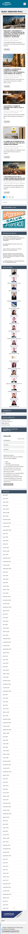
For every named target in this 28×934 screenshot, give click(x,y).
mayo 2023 (5, 621)
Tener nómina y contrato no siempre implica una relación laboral (12, 249)
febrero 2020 (6, 754)
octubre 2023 (6, 603)
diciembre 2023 (6, 596)
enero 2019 (5, 799)
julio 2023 (5, 614)
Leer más (6, 49)
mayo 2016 (5, 908)
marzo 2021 (6, 708)
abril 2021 (5, 705)
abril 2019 (5, 789)
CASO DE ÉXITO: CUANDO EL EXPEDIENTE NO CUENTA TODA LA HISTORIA (14, 107)
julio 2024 (5, 572)
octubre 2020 (6, 726)
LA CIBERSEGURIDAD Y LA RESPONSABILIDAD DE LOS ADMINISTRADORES (13, 261)
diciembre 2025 (6, 519)
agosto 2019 (6, 775)
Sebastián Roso (13, 39)
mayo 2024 (5, 579)
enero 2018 (5, 841)
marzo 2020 (6, 750)
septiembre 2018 (7, 813)
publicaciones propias (8, 40)
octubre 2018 (6, 810)
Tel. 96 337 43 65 (5, 425)
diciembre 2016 (6, 883)
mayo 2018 (5, 827)
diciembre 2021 (6, 680)
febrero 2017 (6, 876)
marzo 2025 (6, 547)
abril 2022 (5, 666)
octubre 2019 (6, 768)
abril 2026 (5, 505)
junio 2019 (5, 782)
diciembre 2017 (6, 845)
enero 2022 (5, 677)
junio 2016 (5, 904)
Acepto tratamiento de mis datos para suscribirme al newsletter (12, 928)
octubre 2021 (6, 687)
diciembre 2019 (6, 761)
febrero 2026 (6, 512)
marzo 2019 (6, 792)
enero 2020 (5, 757)
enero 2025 (5, 554)
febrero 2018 (6, 838)
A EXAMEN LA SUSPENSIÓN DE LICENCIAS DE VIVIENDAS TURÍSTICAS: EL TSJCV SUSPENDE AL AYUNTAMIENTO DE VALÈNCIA (14, 71)
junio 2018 (5, 824)
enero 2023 (5, 635)
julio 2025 (5, 533)
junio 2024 (5, 575)
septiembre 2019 (7, 771)
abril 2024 (5, 582)
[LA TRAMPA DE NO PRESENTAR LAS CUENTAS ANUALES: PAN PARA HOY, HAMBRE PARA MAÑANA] (14, 132)
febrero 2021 (6, 712)
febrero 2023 (6, 631)
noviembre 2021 (7, 684)
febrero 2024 (6, 589)
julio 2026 (5, 495)
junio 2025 (5, 537)
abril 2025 (5, 544)
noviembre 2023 (7, 600)
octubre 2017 (6, 852)
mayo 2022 (5, 663)
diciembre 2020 (6, 719)
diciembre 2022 (6, 638)
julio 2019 (5, 778)
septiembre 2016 (7, 894)
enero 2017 (5, 880)
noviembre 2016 (7, 887)
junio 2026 (5, 498)
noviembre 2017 (7, 848)
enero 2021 (5, 715)
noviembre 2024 (7, 561)
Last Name (6, 449)
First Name (6, 444)
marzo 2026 (6, 509)
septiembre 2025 (7, 530)
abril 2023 (5, 624)
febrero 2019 (6, 796)
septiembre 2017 (7, 855)
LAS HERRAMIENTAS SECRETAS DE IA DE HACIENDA (12, 244)
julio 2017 (5, 859)
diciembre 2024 (6, 558)
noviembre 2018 (7, 806)
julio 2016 (5, 901)
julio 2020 (5, 736)
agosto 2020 (6, 733)
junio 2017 (5, 862)
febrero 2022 (6, 673)
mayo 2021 (5, 701)
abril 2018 (5, 831)
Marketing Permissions (9, 455)
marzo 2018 (6, 834)
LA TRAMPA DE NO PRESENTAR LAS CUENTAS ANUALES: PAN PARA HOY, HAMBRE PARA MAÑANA (14, 143)
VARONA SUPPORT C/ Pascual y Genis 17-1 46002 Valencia (7, 421)
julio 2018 (5, 820)
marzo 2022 (6, 670)
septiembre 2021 (7, 691)
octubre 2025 (6, 526)
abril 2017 (5, 869)
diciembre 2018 (6, 803)
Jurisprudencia (6, 183)
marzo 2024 (6, 586)
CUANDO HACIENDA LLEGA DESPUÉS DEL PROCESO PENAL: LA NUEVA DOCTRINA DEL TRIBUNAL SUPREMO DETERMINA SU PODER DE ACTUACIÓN (13, 255)
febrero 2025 (6, 551)
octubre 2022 (6, 645)
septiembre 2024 (7, 568)
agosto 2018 (6, 817)
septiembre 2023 (7, 607)
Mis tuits (3, 413)
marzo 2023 (6, 628)
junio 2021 (5, 698)
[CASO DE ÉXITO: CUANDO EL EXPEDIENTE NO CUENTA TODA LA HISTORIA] (14, 97)
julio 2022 (5, 656)
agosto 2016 (6, 897)
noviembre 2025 (7, 523)
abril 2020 (5, 747)
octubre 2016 (6, 890)
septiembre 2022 (7, 649)
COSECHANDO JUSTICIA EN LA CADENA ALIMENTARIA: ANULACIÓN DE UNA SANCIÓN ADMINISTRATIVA (14, 178)
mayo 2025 (5, 540)
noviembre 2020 (7, 722)
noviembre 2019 (7, 764)
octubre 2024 (6, 565)
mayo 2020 (5, 743)
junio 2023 (5, 617)
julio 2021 (5, 694)
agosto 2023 (6, 610)
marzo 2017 (6, 873)
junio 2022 (5, 659)
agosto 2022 (6, 652)
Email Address (7, 440)
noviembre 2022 (7, 642)
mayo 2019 (5, 785)
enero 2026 (5, 516)
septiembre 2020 (7, 729)
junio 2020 (5, 740)
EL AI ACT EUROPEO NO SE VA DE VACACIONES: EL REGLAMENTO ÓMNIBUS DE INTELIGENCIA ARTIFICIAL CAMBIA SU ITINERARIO (14, 238)
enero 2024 (5, 593)
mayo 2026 (5, 502)
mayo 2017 (5, 866)
